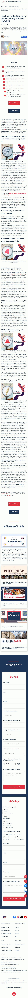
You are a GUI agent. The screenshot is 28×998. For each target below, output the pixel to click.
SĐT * (4, 692)
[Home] (2, 7)
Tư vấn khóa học (14, 102)
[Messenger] (25, 885)
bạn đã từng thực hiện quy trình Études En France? (12, 759)
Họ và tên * (6, 682)
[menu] (14, 994)
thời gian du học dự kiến (10, 711)
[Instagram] (18, 917)
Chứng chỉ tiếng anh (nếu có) (11, 720)
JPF (5, 129)
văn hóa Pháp (4, 493)
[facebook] (14, 917)
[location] (25, 876)
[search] (25, 881)
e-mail (5, 701)
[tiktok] (21, 917)
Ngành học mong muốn (9, 739)
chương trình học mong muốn (11, 749)
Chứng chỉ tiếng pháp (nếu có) (11, 730)
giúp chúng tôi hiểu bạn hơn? (11, 769)
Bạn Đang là (6, 818)
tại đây (9, 495)
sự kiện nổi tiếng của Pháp (18, 274)
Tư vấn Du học (14, 110)
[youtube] (25, 917)
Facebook (6, 871)
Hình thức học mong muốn (9, 807)
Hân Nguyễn (7, 36)
